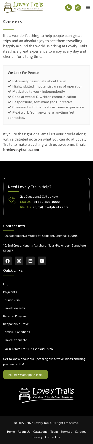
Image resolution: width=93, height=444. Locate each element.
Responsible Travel (16, 324)
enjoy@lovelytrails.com (50, 207)
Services (66, 431)
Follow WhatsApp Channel (25, 374)
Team (54, 431)
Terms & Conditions (16, 332)
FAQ (5, 284)
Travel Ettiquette (15, 340)
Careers (80, 431)
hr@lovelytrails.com (21, 149)
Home (11, 431)
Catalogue (40, 431)
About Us (24, 431)
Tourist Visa (11, 300)
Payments (10, 292)
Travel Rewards (14, 308)
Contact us (52, 437)
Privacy (37, 437)
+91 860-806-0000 (46, 202)
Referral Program (15, 316)
